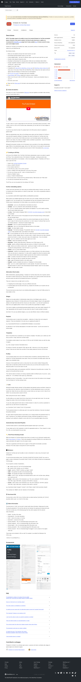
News (6, 664)
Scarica (72, 23)
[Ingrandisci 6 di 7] (49, 578)
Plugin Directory (8, 5)
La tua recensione (58, 80)
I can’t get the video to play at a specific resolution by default (19, 616)
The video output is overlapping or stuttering (15, 605)
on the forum (46, 147)
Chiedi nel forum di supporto (60, 90)
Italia (17, 674)
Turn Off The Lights (14, 73)
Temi (20, 664)
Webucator (26, 92)
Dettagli (9, 30)
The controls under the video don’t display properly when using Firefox (21, 624)
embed (70, 53)
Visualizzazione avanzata (59, 59)
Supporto (73, 30)
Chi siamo (6, 662)
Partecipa (50, 662)
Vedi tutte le (72, 80)
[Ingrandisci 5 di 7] (49, 555)
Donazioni (50, 665)
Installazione (24, 30)
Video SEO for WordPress (21, 68)
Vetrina (20, 662)
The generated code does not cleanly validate (16, 628)
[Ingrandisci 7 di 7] (49, 583)
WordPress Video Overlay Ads (41, 68)
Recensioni (16, 30)
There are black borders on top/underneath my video (17, 620)
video (70, 55)
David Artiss (33, 649)
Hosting (6, 665)
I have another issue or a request (13, 636)
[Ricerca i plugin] (17, 10)
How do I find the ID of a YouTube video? (15, 601)
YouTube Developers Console (20, 163)
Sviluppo (31, 30)
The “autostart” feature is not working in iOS (15, 613)
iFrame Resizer (11, 75)
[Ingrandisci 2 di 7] (18, 561)
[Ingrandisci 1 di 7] (18, 546)
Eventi (49, 664)
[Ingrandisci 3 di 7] (34, 546)
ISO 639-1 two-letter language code (36, 212)
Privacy (6, 667)
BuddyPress (66, 667)
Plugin (20, 665)
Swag (50, 667)
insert (73, 53)
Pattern (20, 667)
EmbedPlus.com (17, 42)
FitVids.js (18, 75)
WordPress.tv (37, 667)
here (36, 42)
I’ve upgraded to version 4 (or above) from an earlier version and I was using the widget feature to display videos (19, 597)
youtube (73, 55)
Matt (64, 664)
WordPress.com (66, 662)
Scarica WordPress (74, 2)
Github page (17, 83)
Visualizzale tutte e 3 (71, 50)
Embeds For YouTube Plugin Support (22, 24)
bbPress (65, 665)
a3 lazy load (29, 68)
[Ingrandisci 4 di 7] (49, 546)
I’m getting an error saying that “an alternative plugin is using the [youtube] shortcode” (25, 609)
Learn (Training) (37, 662)
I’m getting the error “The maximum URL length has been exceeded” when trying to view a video (17, 632)
